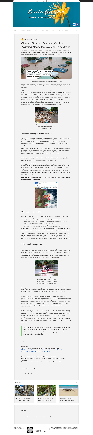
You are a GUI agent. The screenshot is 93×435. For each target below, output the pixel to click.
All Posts (16, 30)
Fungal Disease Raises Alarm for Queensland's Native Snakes (46, 399)
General (23, 30)
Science (29, 30)
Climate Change (44, 30)
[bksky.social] (74, 24)
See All (77, 382)
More (66, 30)
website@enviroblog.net (59, 431)
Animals (53, 30)
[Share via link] (32, 373)
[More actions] (71, 39)
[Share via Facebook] (22, 373)
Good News (60, 30)
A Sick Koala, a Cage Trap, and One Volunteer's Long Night (23, 399)
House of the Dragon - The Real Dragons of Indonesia (67, 399)
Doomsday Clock (38, 430)
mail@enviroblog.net (19, 428)
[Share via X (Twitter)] (25, 373)
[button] (43, 1)
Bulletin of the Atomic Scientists (40, 431)
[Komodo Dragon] (68, 390)
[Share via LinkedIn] (28, 373)
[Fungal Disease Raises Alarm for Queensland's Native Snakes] (46, 390)
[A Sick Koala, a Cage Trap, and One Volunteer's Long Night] (24, 390)
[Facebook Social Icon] (77, 24)
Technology (36, 30)
